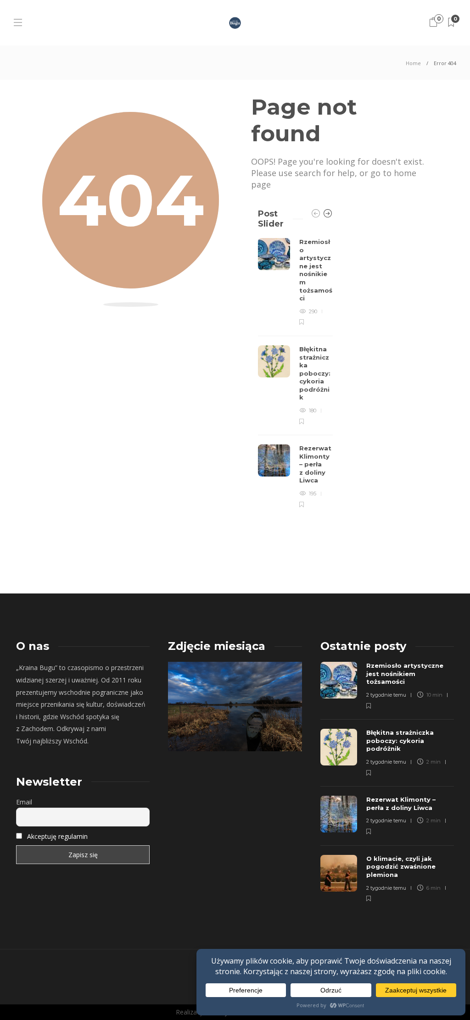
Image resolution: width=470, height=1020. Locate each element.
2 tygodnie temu (386, 695)
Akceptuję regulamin (57, 836)
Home (413, 63)
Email (24, 802)
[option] (295, 373)
